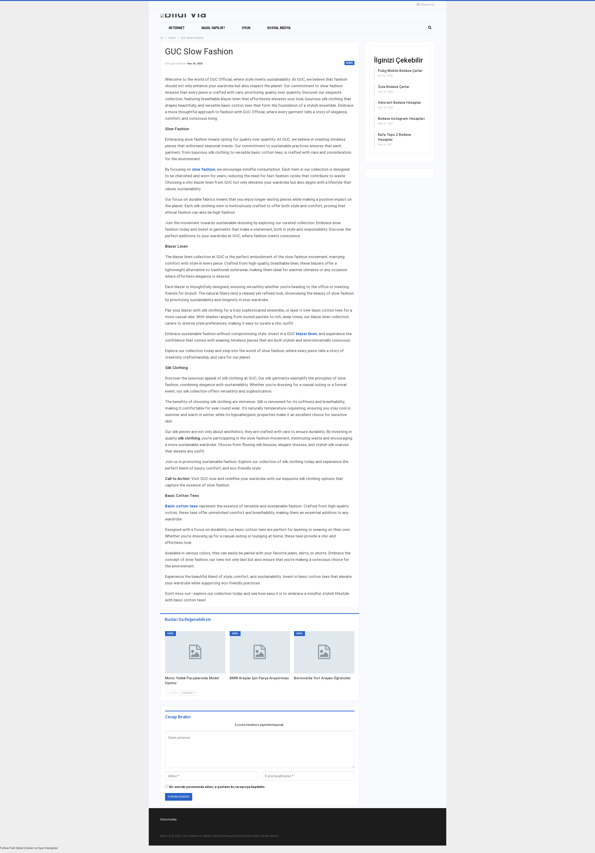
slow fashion (203, 169)
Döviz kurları (168, 819)
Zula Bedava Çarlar (394, 87)
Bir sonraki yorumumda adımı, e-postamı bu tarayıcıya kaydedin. (217, 787)
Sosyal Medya (279, 28)
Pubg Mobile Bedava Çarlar (400, 71)
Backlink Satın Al (252, 836)
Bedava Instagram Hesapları (401, 119)
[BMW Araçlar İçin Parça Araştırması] (260, 652)
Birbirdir (237, 836)
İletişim (217, 836)
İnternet (177, 28)
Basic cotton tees (181, 506)
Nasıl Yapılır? (213, 28)
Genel (349, 63)
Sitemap (227, 836)
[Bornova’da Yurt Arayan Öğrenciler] (324, 652)
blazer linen (306, 333)
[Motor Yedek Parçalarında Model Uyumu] (195, 652)
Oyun (246, 28)
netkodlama (270, 836)
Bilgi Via (165, 836)
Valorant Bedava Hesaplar (399, 102)
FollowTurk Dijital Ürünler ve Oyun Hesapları (29, 848)
